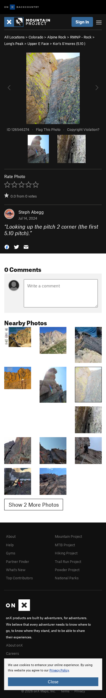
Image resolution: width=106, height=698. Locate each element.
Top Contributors (19, 578)
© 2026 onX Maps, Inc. (38, 691)
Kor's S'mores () (69, 43)
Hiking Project (66, 553)
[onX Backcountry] (21, 7)
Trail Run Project (68, 561)
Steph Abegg (31, 211)
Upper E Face (38, 43)
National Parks (67, 578)
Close (53, 681)
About (11, 536)
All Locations (14, 37)
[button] (6, 246)
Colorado (36, 37)
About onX (14, 645)
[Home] (30, 22)
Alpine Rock (56, 37)
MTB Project (65, 545)
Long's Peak (13, 43)
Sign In (82, 21)
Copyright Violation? (83, 129)
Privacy (79, 691)
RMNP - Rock (81, 37)
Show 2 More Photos (33, 504)
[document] (53, 674)
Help (10, 545)
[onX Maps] (18, 609)
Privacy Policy (59, 670)
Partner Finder (17, 561)
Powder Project (67, 569)
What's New (15, 569)
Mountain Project (68, 536)
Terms (65, 691)
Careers (12, 653)
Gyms (10, 553)
